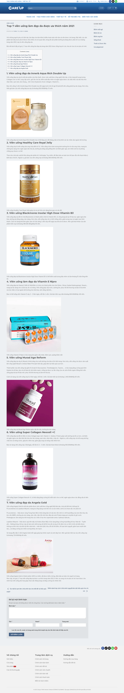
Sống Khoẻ (10, 23)
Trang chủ (30, 17)
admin (26, 31)
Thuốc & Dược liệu (100, 43)
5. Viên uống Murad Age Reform (18, 64)
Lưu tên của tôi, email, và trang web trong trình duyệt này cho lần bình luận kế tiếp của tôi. (40, 630)
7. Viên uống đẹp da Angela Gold (18, 68)
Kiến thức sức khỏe (90, 17)
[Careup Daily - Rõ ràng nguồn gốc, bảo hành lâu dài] (16, 8)
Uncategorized (98, 47)
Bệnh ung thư (98, 36)
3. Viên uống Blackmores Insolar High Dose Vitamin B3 (24, 59)
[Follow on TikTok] (106, 648)
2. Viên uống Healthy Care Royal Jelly (19, 57)
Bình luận (12, 606)
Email (37, 621)
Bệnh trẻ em (98, 33)
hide (27, 51)
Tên (10, 621)
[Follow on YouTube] (115, 648)
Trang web (65, 621)
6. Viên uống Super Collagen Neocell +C (20, 66)
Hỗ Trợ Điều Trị (74, 17)
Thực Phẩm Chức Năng (46, 17)
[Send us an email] (113, 1)
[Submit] (75, 8)
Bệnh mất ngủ (98, 29)
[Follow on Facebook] (110, 1)
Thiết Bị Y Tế (61, 17)
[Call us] (116, 1)
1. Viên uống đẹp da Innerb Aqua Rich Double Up (23, 55)
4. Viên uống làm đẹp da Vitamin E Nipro (20, 61)
